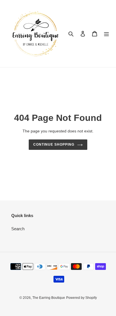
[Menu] (106, 34)
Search (17, 228)
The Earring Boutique (48, 298)
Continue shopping (53, 144)
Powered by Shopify (81, 298)
